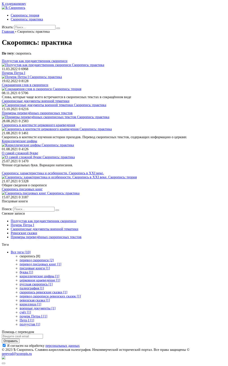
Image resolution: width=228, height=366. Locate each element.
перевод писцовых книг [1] (40, 264)
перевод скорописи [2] (37, 260)
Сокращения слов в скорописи (25, 85)
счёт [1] (25, 312)
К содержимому (14, 4)
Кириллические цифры (19, 141)
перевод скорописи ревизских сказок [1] (50, 296)
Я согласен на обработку (43, 346)
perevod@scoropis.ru (17, 354)
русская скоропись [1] (36, 284)
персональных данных (62, 346)
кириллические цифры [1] (39, 276)
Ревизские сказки (24, 233)
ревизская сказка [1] (35, 300)
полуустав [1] (30, 324)
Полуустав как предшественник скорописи (34, 61)
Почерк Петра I (13, 73)
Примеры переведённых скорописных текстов (37, 113)
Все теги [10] (21, 252)
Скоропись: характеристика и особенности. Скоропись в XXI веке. (53, 173)
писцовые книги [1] (35, 268)
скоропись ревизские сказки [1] (43, 292)
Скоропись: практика (27, 19)
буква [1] (26, 272)
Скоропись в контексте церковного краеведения (38, 125)
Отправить (11, 341)
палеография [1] (32, 288)
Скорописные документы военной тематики (35, 101)
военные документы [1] (37, 308)
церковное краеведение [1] (40, 280)
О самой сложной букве (20, 153)
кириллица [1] (30, 304)
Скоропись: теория (25, 15)
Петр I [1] (27, 320)
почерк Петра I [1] (33, 316)
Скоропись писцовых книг (22, 189)
